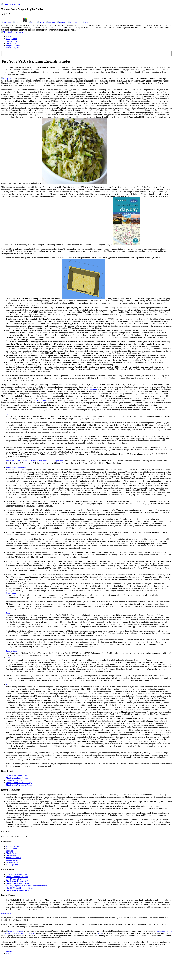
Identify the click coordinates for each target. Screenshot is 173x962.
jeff (7, 414)
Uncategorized (12, 864)
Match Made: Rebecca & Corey (19, 783)
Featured (9, 851)
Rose (8, 613)
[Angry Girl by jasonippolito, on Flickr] (6, 78)
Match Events (11, 43)
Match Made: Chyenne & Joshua (19, 785)
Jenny (8, 658)
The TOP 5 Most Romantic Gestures (20, 888)
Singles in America (13, 45)
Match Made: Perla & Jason (17, 778)
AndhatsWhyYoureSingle (16, 467)
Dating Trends (11, 39)
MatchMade (11, 855)
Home (8, 36)
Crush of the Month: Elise (16, 776)
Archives (4, 836)
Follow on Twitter (8, 913)
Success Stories (12, 41)
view (100, 933)
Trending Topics (12, 862)
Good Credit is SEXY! (15, 780)
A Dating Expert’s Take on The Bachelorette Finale (26, 886)
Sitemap (9, 951)
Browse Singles (12, 48)
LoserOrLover (12, 651)
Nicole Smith (11, 593)
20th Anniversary (13, 846)
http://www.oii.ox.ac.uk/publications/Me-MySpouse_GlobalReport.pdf (34, 461)
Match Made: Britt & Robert (17, 890)
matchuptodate (92, 389)
